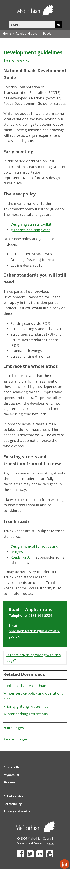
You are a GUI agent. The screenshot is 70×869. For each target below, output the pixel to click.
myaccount (12, 775)
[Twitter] (30, 856)
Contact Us (12, 767)
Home (7, 34)
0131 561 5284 (40, 615)
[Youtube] (49, 856)
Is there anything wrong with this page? (33, 657)
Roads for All (21, 557)
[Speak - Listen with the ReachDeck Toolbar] (64, 864)
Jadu (51, 843)
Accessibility (13, 804)
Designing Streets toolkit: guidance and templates (31, 227)
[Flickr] (39, 856)
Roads (47, 34)
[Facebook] (20, 856)
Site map (10, 782)
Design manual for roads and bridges (34, 549)
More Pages (13, 727)
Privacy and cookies (18, 811)
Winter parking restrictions (25, 713)
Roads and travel (27, 34)
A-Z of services (14, 796)
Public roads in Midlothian (24, 685)
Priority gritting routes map (26, 706)
